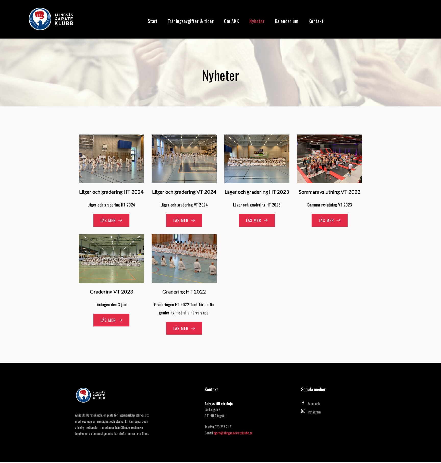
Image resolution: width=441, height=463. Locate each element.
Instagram (314, 412)
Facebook (314, 403)
